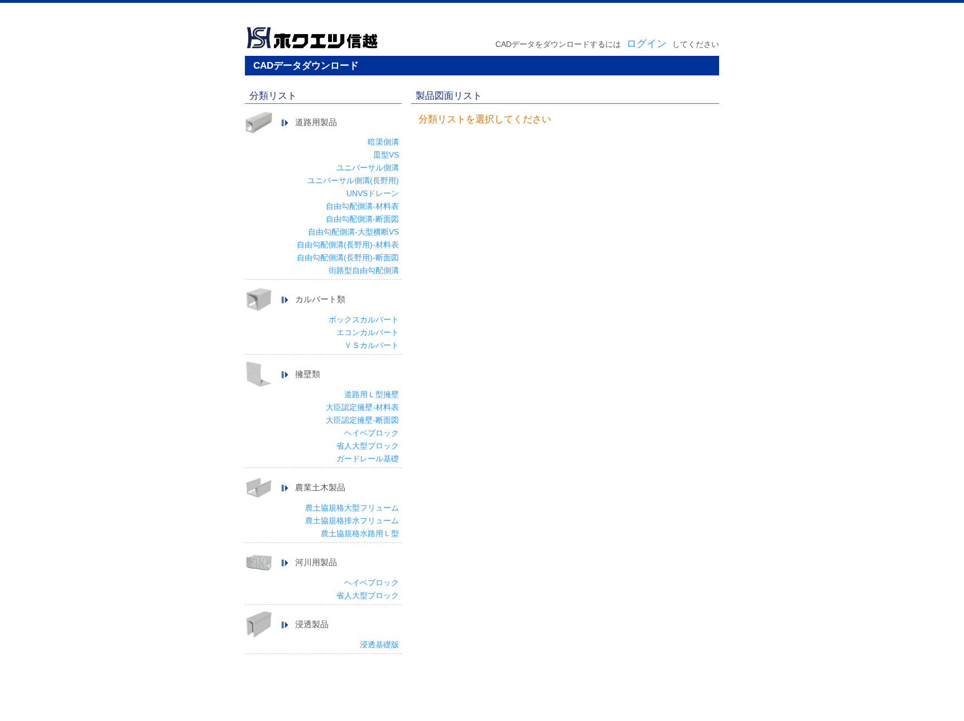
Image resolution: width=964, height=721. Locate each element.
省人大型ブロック (367, 445)
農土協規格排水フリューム (352, 520)
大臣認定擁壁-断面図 (362, 420)
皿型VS (386, 154)
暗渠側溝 (383, 141)
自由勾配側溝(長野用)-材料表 (348, 244)
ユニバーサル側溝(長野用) (353, 180)
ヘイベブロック (371, 432)
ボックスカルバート (364, 319)
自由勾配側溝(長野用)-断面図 (348, 257)
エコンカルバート (367, 332)
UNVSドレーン (372, 193)
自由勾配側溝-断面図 (362, 218)
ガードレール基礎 (367, 458)
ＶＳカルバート (371, 345)
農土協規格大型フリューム (352, 507)
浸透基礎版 (379, 644)
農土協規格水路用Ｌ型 (360, 533)
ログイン (646, 43)
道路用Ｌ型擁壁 (371, 394)
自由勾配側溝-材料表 (362, 206)
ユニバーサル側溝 (367, 167)
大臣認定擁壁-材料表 (362, 407)
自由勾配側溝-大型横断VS (353, 231)
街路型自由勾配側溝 (364, 270)
